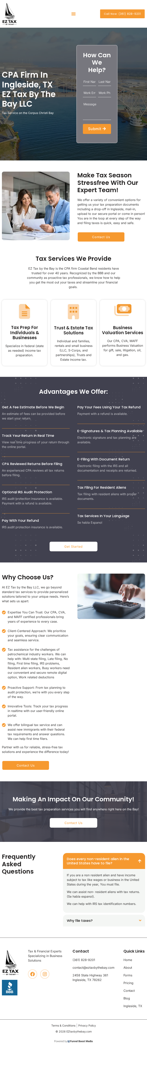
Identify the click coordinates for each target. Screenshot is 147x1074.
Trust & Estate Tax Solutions (73, 330)
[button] (73, 13)
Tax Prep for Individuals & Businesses (24, 333)
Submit (95, 128)
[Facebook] (32, 974)
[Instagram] (44, 974)
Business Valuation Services (122, 330)
